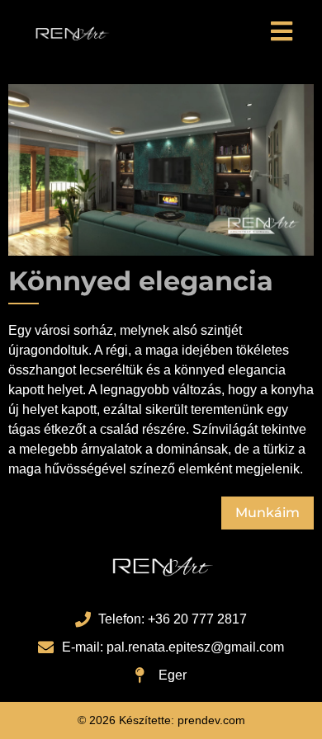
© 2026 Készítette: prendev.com (161, 720)
